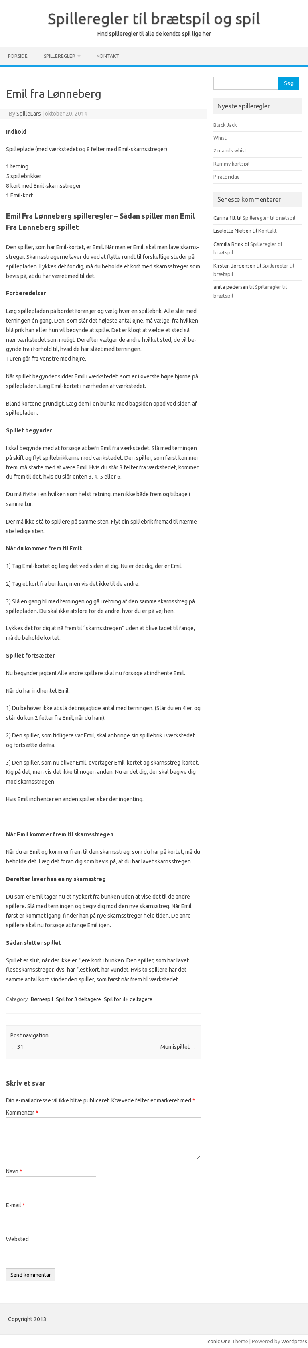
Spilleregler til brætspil (269, 218)
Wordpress (294, 1341)
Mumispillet (178, 1046)
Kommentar (22, 1112)
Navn (14, 1171)
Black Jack (225, 125)
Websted (17, 1239)
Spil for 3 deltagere (78, 999)
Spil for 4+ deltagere (128, 999)
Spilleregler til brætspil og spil (154, 18)
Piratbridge (226, 176)
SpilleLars (28, 113)
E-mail (15, 1205)
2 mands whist (230, 150)
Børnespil (42, 999)
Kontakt (108, 56)
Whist (220, 137)
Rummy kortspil (231, 163)
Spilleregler (59, 56)
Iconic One (219, 1341)
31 (17, 1046)
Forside (18, 56)
